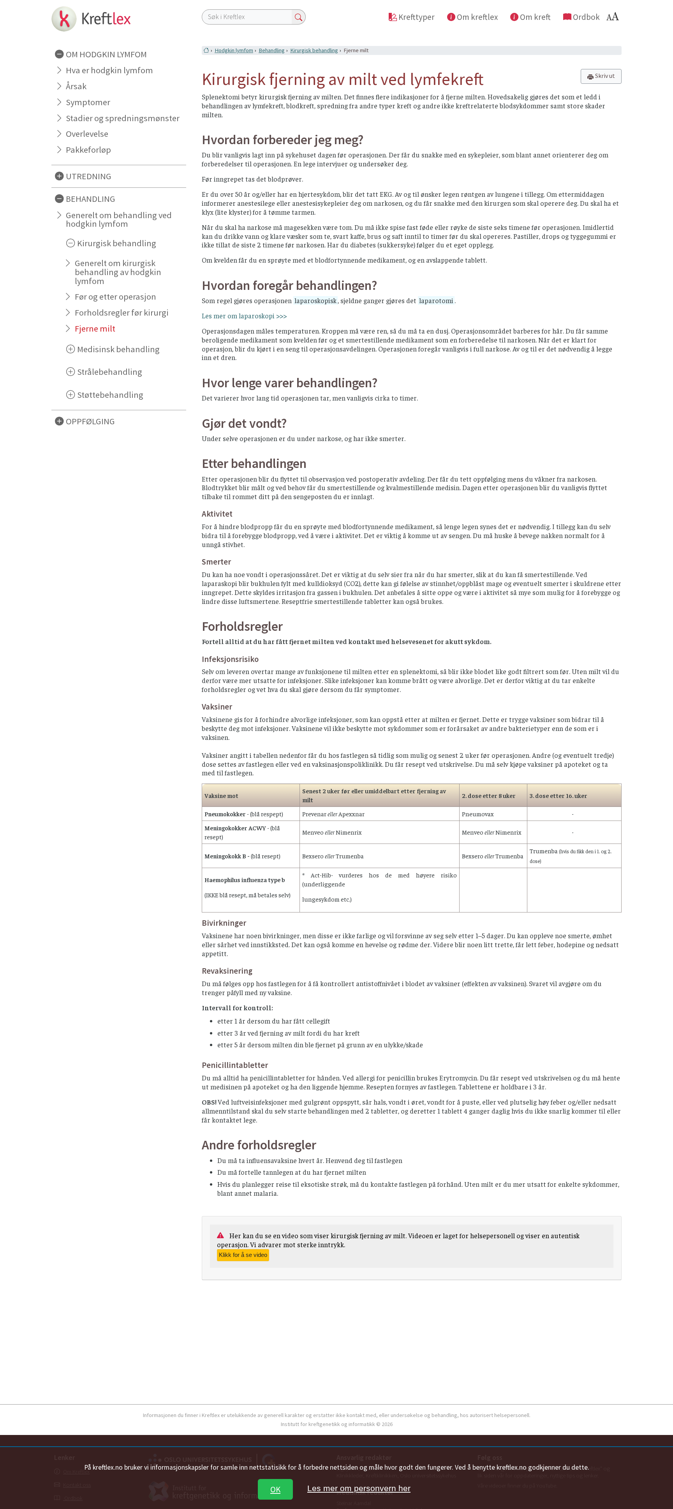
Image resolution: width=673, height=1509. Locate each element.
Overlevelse (87, 133)
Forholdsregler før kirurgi (122, 312)
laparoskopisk (315, 300)
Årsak (76, 86)
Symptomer (88, 102)
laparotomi (436, 300)
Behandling (272, 50)
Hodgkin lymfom (234, 50)
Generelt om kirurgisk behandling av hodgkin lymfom (118, 272)
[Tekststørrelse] (614, 18)
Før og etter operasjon (115, 296)
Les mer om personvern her (358, 1488)
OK (275, 1489)
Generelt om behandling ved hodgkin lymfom (119, 219)
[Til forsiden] (118, 18)
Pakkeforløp (88, 149)
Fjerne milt (95, 328)
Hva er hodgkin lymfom (109, 70)
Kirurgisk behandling (314, 50)
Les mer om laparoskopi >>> (244, 315)
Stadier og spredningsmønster (123, 118)
